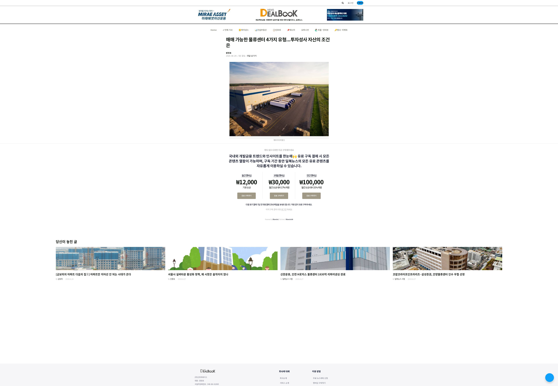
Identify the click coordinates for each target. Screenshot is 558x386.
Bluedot (276, 219)
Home (214, 29)
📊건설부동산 (261, 29)
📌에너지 (291, 29)
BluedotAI (289, 219)
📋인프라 (277, 29)
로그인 (350, 2)
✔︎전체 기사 (228, 29)
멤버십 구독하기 (319, 383)
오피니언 (305, 29)
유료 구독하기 (247, 195)
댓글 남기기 (252, 55)
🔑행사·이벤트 (341, 29)
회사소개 (283, 378)
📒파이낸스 (244, 29)
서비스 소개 (284, 383)
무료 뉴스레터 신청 (320, 378)
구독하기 (360, 3)
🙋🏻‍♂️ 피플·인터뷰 (321, 29)
